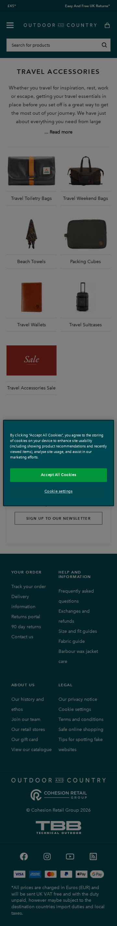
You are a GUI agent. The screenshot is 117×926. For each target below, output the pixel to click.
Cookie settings (59, 491)
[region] (58, 463)
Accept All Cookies (58, 475)
